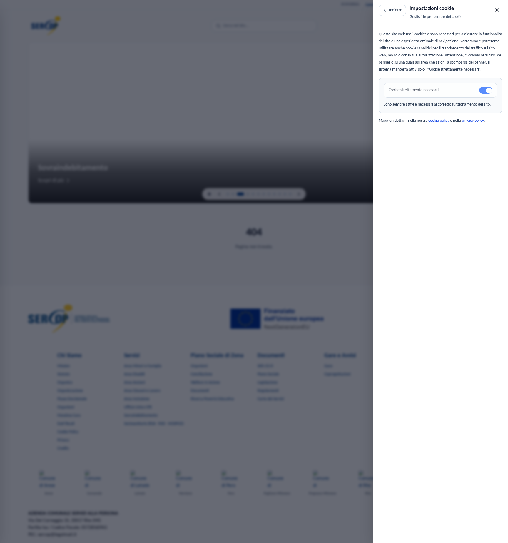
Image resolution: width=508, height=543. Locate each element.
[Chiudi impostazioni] (497, 10)
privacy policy (473, 120)
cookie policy (438, 120)
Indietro (395, 10)
